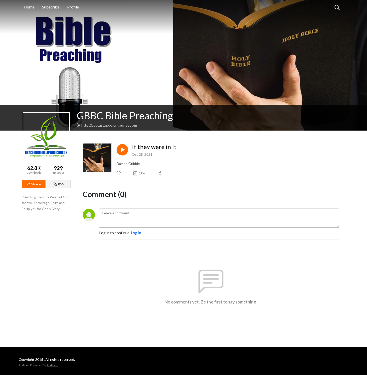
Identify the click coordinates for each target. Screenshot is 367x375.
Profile (73, 6)
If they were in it (154, 146)
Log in (136, 232)
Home (29, 6)
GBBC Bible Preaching (125, 116)
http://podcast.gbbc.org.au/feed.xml (109, 125)
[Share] (159, 173)
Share (36, 184)
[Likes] (119, 173)
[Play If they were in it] (122, 149)
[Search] (337, 7)
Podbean (52, 365)
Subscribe (50, 6)
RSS (61, 184)
